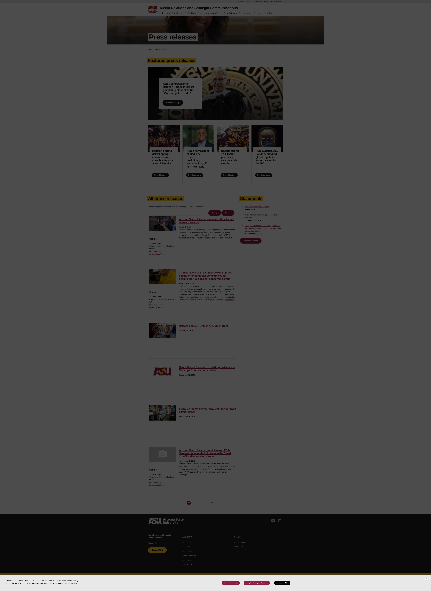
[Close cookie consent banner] (426, 579)
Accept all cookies (231, 583)
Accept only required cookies (257, 583)
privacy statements (72, 583)
